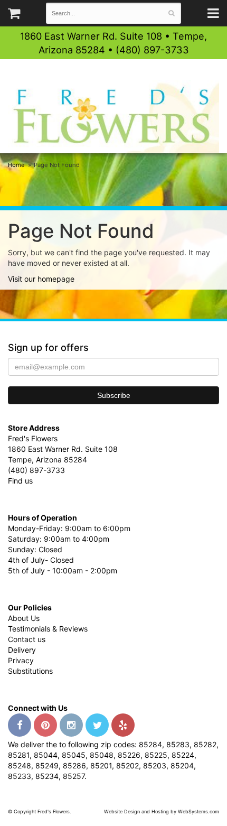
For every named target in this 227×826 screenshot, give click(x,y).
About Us (24, 618)
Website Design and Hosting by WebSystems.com (161, 811)
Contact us (26, 639)
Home (16, 165)
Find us (20, 480)
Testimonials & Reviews (48, 628)
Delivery (22, 649)
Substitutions (30, 670)
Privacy (21, 660)
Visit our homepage (41, 278)
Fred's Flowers (113, 116)
